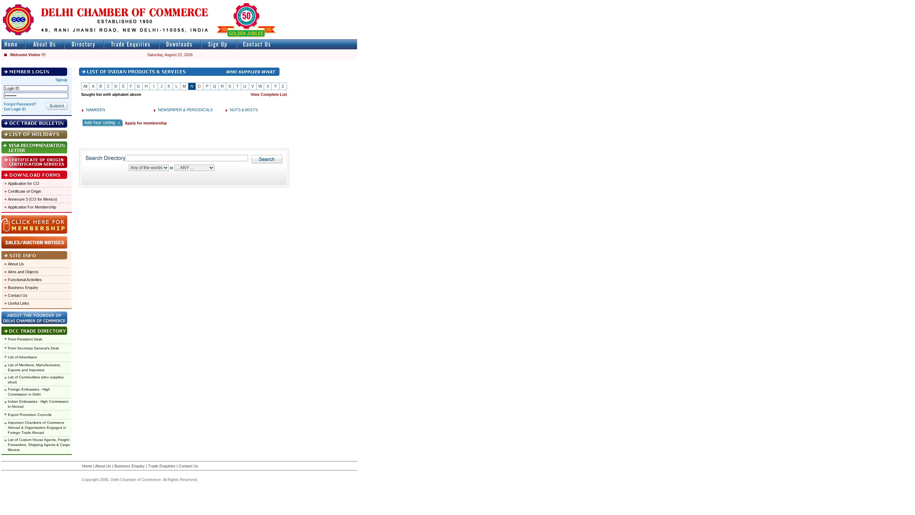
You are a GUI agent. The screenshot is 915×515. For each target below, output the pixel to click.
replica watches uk (211, 3)
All (85, 86)
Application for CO (23, 183)
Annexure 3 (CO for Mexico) (32, 199)
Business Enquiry (23, 287)
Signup (61, 80)
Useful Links (18, 303)
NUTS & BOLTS (244, 110)
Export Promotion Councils (29, 415)
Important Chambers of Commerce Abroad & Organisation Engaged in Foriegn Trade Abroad (37, 428)
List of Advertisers (22, 357)
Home (87, 466)
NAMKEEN (95, 110)
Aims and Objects (23, 272)
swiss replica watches (495, 3)
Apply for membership (146, 123)
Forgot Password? (20, 104)
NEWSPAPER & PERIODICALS (185, 110)
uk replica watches (34, 3)
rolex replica (346, 3)
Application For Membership (32, 207)
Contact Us (18, 295)
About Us (16, 264)
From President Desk (25, 339)
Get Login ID (15, 109)
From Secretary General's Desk (33, 348)
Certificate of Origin (24, 191)
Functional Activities (25, 280)
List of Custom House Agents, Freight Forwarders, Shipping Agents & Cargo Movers (39, 445)
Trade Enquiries (161, 466)
